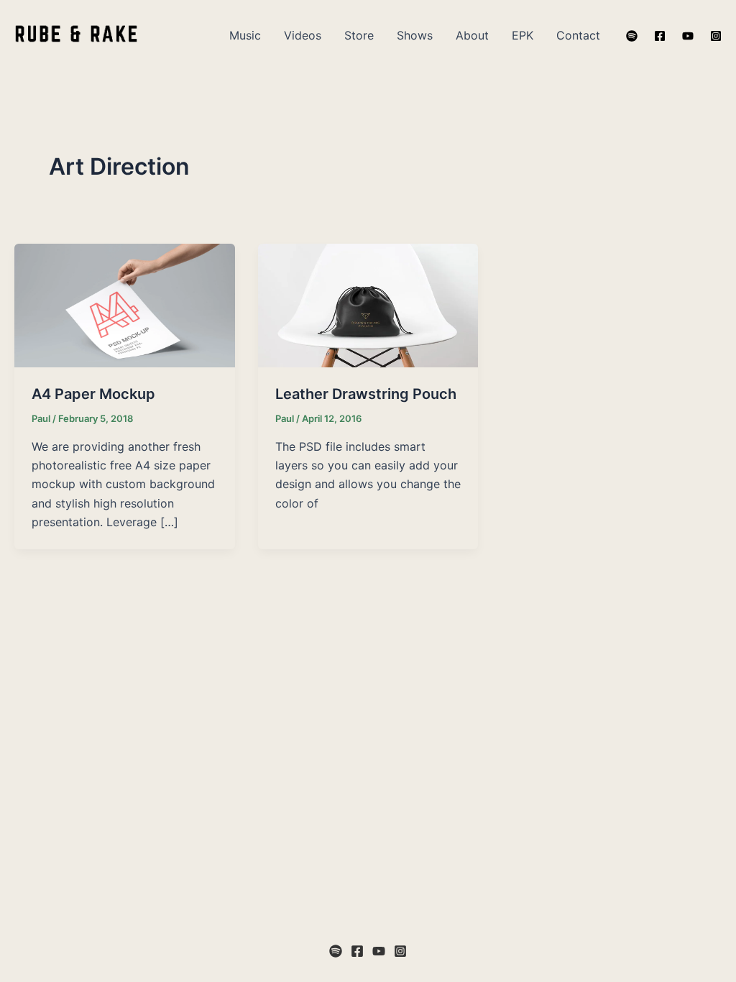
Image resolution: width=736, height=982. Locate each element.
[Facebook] (660, 36)
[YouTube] (688, 36)
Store (359, 35)
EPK (522, 35)
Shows (415, 35)
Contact (578, 35)
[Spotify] (632, 36)
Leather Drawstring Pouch (365, 394)
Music (245, 35)
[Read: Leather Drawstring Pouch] (368, 304)
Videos (302, 35)
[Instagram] (716, 36)
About (472, 35)
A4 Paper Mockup (93, 394)
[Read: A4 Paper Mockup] (124, 304)
